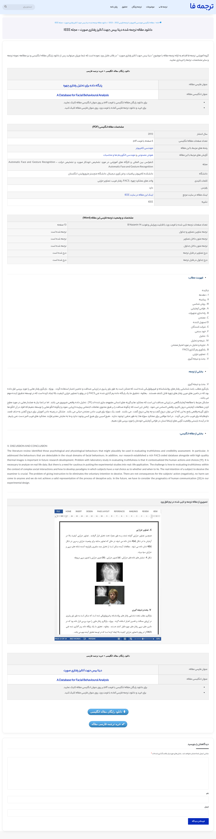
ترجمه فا (164, 7)
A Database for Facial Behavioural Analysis (83, 95)
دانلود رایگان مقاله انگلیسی (106, 711)
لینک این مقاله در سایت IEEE (139, 195)
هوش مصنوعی (145, 155)
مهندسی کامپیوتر (144, 148)
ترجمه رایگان (137, 7)
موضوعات (150, 7)
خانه (158, 23)
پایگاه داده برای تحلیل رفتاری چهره (82, 85)
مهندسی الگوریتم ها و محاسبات (119, 155)
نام (207, 793)
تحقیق (124, 7)
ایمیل (206, 807)
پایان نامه (113, 7)
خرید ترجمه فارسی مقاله (106, 724)
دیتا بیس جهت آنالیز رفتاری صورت (83, 670)
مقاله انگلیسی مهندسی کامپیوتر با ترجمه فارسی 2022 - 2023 (131, 23)
